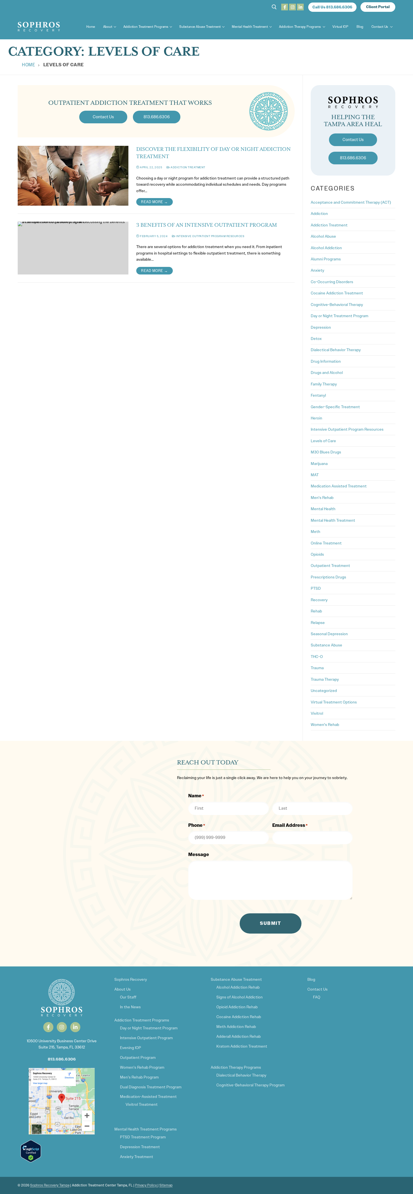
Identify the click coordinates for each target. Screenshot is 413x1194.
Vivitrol (317, 713)
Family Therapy (324, 384)
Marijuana (319, 463)
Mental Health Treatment (333, 520)
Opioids (317, 554)
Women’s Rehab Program (142, 1067)
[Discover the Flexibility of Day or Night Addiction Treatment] (73, 176)
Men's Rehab (322, 497)
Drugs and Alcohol (327, 372)
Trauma (317, 667)
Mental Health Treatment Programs (145, 1129)
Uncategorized (324, 690)
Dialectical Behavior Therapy (336, 349)
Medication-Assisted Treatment (148, 1096)
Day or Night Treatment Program (339, 315)
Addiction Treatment (187, 167)
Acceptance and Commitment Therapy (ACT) (351, 202)
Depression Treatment (140, 1146)
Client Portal (378, 6)
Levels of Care (323, 440)
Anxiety (317, 270)
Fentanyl (318, 395)
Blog (311, 979)
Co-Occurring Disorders (332, 281)
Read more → (154, 201)
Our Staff (128, 997)
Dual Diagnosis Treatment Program (150, 1086)
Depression (321, 327)
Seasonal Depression (329, 633)
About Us (122, 989)
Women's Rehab (325, 724)
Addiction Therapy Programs (236, 1067)
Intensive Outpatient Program (146, 1037)
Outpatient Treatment (330, 565)
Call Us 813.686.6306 (332, 7)
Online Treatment (326, 543)
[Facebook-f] (48, 1027)
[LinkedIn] (300, 7)
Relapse (318, 622)
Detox (316, 338)
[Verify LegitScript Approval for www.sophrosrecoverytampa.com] (31, 1160)
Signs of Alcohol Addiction (239, 997)
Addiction (319, 213)
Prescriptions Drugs (328, 577)
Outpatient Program (138, 1057)
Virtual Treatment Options (334, 702)
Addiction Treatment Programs (141, 1020)
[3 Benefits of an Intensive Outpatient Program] (73, 248)
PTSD (316, 588)
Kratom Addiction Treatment (241, 1046)
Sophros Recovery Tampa (49, 1185)
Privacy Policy (146, 1185)
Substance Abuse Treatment (236, 979)
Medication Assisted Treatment (339, 486)
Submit (270, 923)
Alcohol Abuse (323, 236)
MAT (315, 474)
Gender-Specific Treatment (335, 406)
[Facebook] (284, 7)
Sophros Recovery (130, 979)
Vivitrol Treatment (142, 1104)
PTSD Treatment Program (143, 1136)
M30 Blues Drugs (326, 452)
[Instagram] (292, 7)
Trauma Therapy (325, 679)
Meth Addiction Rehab (236, 1026)
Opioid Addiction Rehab (237, 1006)
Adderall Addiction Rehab (238, 1036)
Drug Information (326, 361)
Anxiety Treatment (136, 1156)
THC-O (317, 656)
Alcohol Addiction (326, 247)
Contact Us (317, 989)
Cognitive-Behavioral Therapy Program (250, 1085)
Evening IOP (130, 1047)
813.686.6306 (62, 1059)
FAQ (316, 997)
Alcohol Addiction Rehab (238, 987)
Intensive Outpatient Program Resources (209, 236)
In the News (130, 1006)
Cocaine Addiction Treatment (337, 293)
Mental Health (323, 508)
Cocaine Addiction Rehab (238, 1016)
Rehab (316, 611)
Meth (315, 531)
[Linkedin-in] (75, 1027)
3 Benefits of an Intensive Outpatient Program (206, 225)
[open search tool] (274, 7)
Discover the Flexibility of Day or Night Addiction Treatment (213, 153)
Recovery (319, 599)
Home (28, 65)
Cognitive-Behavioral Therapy (337, 304)
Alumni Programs (326, 259)
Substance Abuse (326, 645)
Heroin (316, 418)
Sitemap (166, 1185)
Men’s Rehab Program (139, 1077)
